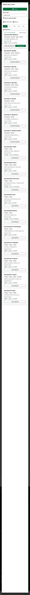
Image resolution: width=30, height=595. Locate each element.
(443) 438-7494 (7, 41)
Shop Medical (20, 45)
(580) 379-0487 (7, 297)
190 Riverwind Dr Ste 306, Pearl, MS (12, 199)
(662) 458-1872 (7, 153)
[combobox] (13, 15)
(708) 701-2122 (7, 105)
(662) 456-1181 (7, 185)
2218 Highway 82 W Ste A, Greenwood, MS (14, 183)
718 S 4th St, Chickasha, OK (10, 246)
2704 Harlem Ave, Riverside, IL (11, 87)
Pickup (15, 9)
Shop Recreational (9, 45)
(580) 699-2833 (7, 280)
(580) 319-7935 (7, 265)
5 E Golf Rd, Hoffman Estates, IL (11, 135)
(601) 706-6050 (7, 201)
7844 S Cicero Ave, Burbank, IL (11, 71)
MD (14, 26)
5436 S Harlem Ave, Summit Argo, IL (12, 103)
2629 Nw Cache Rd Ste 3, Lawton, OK (12, 279)
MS (19, 26)
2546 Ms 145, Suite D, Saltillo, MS (11, 151)
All (5, 26)
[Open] (26, 15)
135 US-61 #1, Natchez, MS (10, 215)
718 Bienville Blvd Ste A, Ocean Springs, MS (14, 231)
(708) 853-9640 (7, 89)
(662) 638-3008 (7, 169)
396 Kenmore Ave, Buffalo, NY (11, 55)
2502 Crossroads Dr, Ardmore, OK (12, 263)
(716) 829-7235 (7, 57)
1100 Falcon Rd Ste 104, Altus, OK (11, 294)
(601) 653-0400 (7, 217)
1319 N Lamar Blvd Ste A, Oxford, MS (12, 167)
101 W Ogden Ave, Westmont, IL (11, 119)
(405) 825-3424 (7, 249)
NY (23, 26)
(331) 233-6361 (7, 121)
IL (9, 26)
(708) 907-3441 (7, 73)
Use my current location (10, 18)
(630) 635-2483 (7, 137)
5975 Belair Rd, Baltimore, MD (11, 39)
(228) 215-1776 (7, 233)
